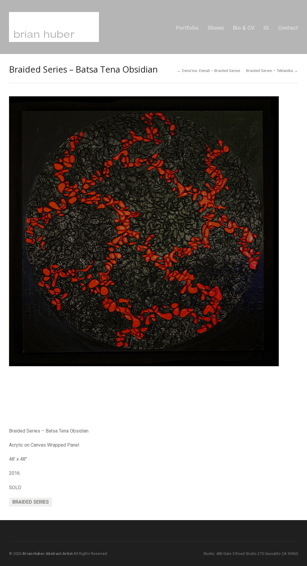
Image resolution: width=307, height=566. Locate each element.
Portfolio (187, 28)
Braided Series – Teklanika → (272, 70)
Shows (215, 28)
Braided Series (30, 502)
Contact (288, 28)
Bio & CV (244, 28)
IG (266, 28)
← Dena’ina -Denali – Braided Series (208, 70)
